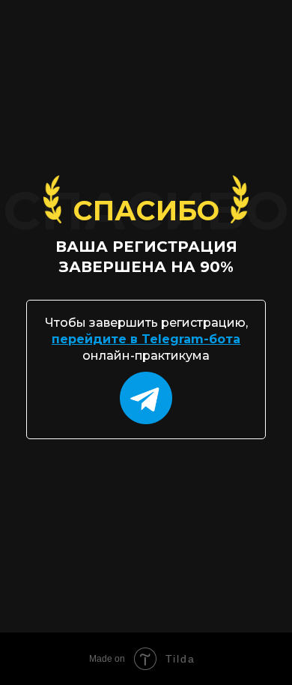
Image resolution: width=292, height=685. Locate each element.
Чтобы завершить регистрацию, (146, 323)
